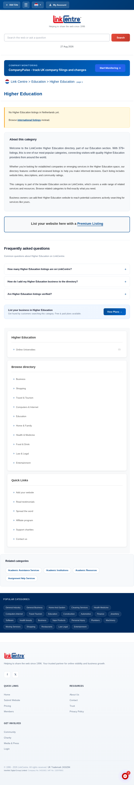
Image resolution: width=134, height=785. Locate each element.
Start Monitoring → (110, 68)
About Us (74, 694)
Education (38, 81)
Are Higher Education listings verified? (30, 294)
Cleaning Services (79, 607)
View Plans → (114, 311)
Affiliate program (24, 520)
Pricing (7, 706)
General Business (34, 607)
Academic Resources (86, 570)
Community (10, 732)
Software (10, 620)
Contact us (21, 539)
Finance (100, 614)
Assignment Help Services (21, 578)
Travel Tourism (35, 614)
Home (7, 694)
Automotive (86, 614)
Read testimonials (25, 501)
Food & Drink (23, 444)
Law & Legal (22, 453)
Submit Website (12, 700)
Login (7, 748)
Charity (7, 737)
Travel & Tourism (24, 397)
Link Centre (19, 81)
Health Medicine (101, 607)
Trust (72, 706)
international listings (29, 120)
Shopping (21, 388)
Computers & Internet (27, 407)
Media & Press (11, 743)
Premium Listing (90, 223)
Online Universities (68, 349)
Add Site (13, 5)
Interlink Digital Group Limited (15, 770)
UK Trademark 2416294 (59, 767)
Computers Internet (14, 614)
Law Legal (63, 627)
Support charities (25, 529)
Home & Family (24, 425)
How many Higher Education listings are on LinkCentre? (40, 269)
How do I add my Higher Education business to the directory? (43, 281)
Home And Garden (57, 607)
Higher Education (62, 81)
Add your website (25, 492)
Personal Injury (78, 620)
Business (20, 379)
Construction (69, 614)
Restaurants (47, 627)
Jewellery (114, 614)
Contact (74, 700)
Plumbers (95, 620)
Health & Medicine (25, 435)
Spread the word (24, 511)
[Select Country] (8, 81)
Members (9, 711)
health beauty (26, 620)
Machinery (110, 620)
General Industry (13, 607)
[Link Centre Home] (67, 19)
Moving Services (13, 627)
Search (121, 37)
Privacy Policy (77, 711)
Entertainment (23, 462)
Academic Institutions (57, 570)
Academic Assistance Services (23, 570)
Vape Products (58, 620)
